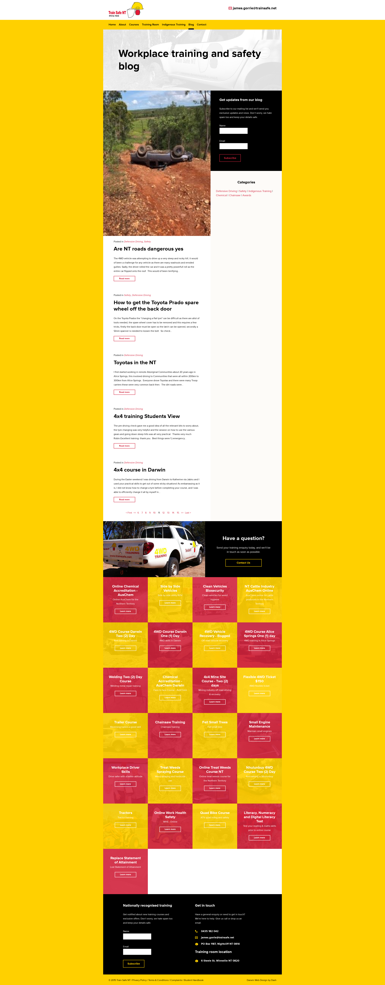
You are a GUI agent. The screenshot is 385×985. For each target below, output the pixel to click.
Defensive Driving (133, 241)
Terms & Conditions (158, 980)
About (122, 24)
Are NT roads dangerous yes (148, 249)
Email (222, 140)
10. (154, 512)
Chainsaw (234, 195)
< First (129, 512)
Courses (134, 24)
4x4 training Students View (147, 416)
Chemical (221, 195)
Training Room (150, 24)
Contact (201, 24)
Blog (191, 24)
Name (222, 125)
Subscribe (230, 158)
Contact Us (243, 562)
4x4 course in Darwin (139, 470)
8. (146, 512)
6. (138, 512)
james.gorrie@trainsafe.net (254, 8)
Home (112, 24)
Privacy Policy (139, 980)
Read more (124, 278)
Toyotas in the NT (135, 362)
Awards (246, 195)
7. (142, 512)
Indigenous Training (173, 24)
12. (163, 512)
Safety (147, 241)
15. (178, 512)
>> (182, 512)
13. (168, 512)
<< (135, 512)
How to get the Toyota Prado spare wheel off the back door (156, 305)
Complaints (176, 980)
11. (159, 512)
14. (173, 512)
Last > (188, 512)
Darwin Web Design (257, 980)
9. (150, 512)
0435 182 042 (210, 931)
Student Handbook (193, 980)
